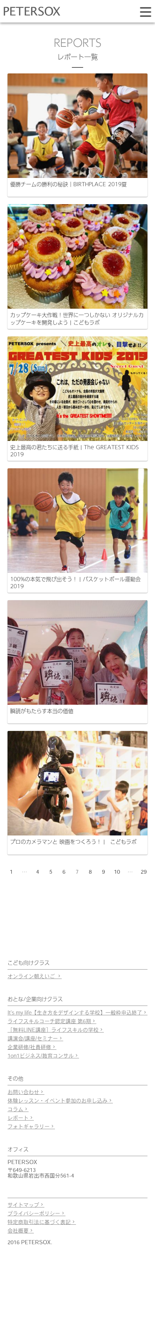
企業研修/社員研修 (29, 1048)
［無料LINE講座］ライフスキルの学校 (53, 1030)
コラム (15, 1110)
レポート (18, 1118)
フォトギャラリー (29, 1127)
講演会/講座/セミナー (33, 1039)
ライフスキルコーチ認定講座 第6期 (49, 1022)
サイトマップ (23, 1205)
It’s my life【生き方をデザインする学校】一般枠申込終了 (75, 1013)
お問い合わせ (23, 1092)
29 (144, 872)
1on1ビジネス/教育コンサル (41, 1056)
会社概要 (18, 1231)
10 (117, 872)
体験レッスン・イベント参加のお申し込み (58, 1101)
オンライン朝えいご (32, 977)
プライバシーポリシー (34, 1214)
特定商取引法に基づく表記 (39, 1222)
